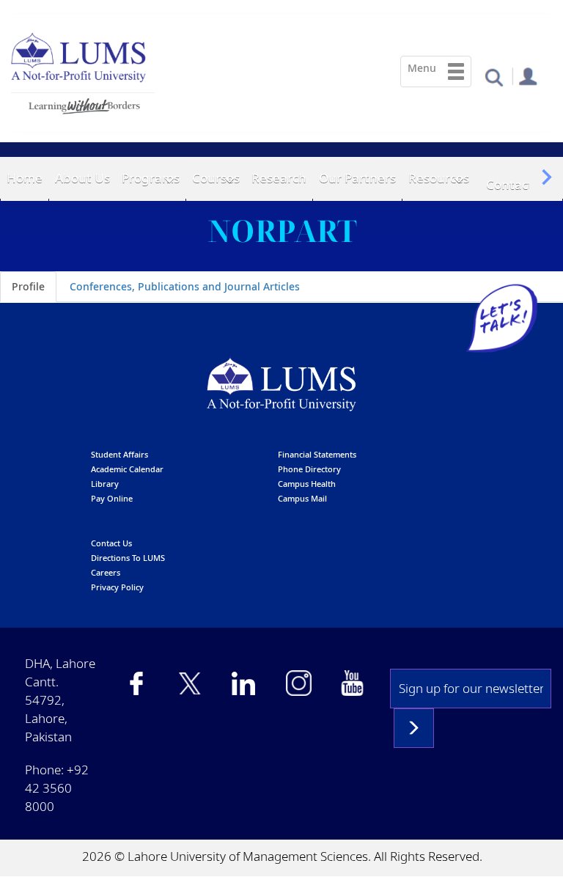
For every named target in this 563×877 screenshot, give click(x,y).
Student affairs (119, 454)
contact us (111, 543)
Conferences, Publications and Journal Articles (185, 286)
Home (25, 177)
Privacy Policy (117, 587)
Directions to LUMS (128, 558)
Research (278, 177)
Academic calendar (127, 469)
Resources (438, 177)
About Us (82, 177)
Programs (151, 177)
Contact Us (518, 184)
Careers (105, 572)
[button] (494, 76)
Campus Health (307, 484)
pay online (112, 498)
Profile (28, 286)
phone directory (309, 469)
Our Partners (357, 177)
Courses (216, 177)
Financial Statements (317, 454)
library (105, 484)
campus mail (302, 498)
